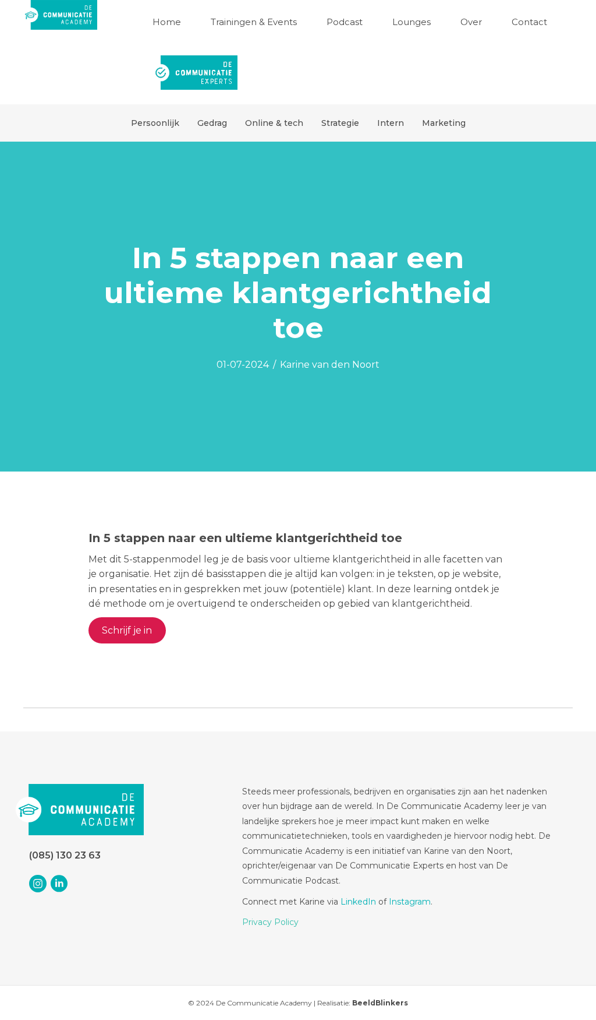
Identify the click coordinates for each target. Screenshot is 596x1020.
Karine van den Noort (329, 364)
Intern (390, 123)
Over (471, 21)
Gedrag (212, 123)
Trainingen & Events (254, 21)
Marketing (444, 123)
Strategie (340, 123)
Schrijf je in (127, 630)
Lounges (411, 21)
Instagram (410, 901)
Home (166, 21)
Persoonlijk (155, 123)
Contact (529, 21)
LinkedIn (358, 901)
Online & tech (274, 123)
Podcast (345, 21)
